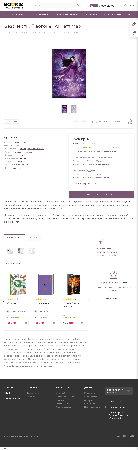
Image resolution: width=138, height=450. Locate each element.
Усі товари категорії (106, 248)
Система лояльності (65, 397)
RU (92, 6)
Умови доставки (91, 397)
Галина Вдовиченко (18, 311)
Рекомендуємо (12, 263)
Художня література (22, 152)
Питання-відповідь (64, 407)
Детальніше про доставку (84, 184)
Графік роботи (62, 393)
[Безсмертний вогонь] (9, 250)
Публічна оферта (92, 407)
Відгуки (34, 238)
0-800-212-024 (107, 6)
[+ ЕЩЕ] (129, 14)
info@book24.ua (117, 407)
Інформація (63, 388)
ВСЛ (8, 315)
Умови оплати (90, 393)
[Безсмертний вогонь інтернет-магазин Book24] (69, 73)
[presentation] (3, 300)
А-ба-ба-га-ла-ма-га (42, 315)
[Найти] (77, 5)
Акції (7, 393)
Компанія (32, 388)
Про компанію (32, 393)
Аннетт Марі (20, 142)
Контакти (30, 397)
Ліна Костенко (44, 311)
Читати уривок (14, 238)
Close (3, 448)
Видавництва (12, 398)
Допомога (90, 388)
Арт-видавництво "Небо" (32, 149)
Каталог (9, 388)
